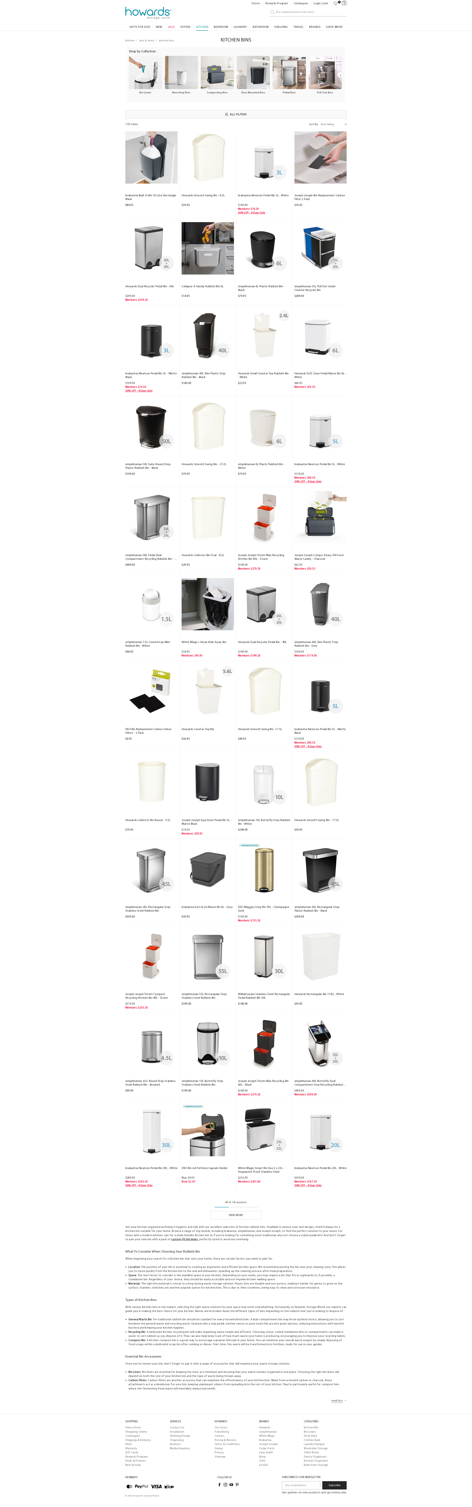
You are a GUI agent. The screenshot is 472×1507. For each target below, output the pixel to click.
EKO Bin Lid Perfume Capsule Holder (205, 1168)
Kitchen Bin (311, 1427)
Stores (255, 3)
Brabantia (265, 1440)
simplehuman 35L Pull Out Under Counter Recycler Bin (315, 288)
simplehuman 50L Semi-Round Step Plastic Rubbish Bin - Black (148, 466)
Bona (262, 1456)
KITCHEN (202, 27)
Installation (177, 1431)
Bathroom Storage (316, 1465)
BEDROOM (221, 27)
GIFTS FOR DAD (139, 27)
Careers (219, 1435)
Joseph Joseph (268, 1444)
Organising (177, 1440)
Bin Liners (310, 1431)
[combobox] (308, 12)
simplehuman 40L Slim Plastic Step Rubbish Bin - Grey (316, 643)
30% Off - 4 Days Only (251, 212)
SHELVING (281, 27)
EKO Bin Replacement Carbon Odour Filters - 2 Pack (148, 730)
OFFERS (185, 27)
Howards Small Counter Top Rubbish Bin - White (263, 375)
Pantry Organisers (315, 1456)
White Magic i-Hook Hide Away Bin (204, 642)
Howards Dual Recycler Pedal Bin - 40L (262, 642)
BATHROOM (261, 27)
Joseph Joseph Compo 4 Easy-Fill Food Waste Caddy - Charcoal (318, 557)
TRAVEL (298, 27)
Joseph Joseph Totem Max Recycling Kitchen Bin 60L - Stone (261, 557)
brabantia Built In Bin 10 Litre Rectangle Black (150, 197)
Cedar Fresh (266, 1448)
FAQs (128, 1444)
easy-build (266, 1452)
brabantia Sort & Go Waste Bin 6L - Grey (207, 907)
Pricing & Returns (226, 1440)
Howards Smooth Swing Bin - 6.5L (203, 195)
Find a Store (133, 1427)
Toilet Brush (311, 1452)
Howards (264, 1427)
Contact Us (177, 1427)
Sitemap (220, 1456)
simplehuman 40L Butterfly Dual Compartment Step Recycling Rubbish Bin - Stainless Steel (318, 1083)
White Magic (267, 1435)
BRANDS (315, 27)
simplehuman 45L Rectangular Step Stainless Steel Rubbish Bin (148, 908)
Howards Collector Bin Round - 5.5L (148, 820)
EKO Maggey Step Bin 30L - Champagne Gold (263, 908)
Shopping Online (136, 1431)
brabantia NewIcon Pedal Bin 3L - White (263, 195)
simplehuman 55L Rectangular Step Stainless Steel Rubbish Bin (204, 995)
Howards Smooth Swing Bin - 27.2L (204, 464)
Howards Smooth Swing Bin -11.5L (260, 729)
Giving (219, 1448)
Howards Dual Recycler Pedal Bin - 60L (149, 286)
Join (325, 3)
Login (317, 3)
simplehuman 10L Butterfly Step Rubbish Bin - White (264, 821)
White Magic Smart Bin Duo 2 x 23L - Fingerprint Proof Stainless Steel (261, 1169)
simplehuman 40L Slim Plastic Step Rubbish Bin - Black (203, 375)
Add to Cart (151, 180)
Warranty (131, 1448)
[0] (335, 3)
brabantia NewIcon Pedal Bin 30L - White (151, 1168)
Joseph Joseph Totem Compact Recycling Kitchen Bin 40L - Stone (146, 995)
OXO (262, 1460)
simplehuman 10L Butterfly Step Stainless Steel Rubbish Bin (202, 1082)
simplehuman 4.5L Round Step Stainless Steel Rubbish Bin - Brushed (150, 1082)
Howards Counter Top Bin (198, 729)
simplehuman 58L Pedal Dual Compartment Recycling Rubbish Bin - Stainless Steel (149, 557)
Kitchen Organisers (316, 1460)
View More (236, 1215)
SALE (171, 27)
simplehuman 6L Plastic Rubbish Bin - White (261, 466)
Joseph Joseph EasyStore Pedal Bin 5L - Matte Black (207, 821)
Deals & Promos (135, 1460)
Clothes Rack (312, 1440)
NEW (159, 27)
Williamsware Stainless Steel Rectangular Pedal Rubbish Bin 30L (264, 995)
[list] (236, 77)
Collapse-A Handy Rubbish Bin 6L (202, 286)
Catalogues (301, 3)
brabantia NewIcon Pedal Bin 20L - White (320, 1168)
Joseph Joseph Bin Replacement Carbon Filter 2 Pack (319, 197)
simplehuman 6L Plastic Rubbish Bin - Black (261, 288)
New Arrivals (133, 1465)
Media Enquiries (180, 1448)
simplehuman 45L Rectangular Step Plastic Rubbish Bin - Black (317, 908)
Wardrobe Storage (316, 1448)
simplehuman (268, 1431)
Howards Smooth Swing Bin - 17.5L (316, 820)
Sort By (314, 124)
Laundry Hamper (314, 1444)
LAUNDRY (240, 27)
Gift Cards (131, 1452)
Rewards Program (277, 3)
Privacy (219, 1452)
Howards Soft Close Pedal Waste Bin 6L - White (320, 375)
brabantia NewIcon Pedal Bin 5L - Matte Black (320, 730)
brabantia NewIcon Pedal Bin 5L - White (319, 464)
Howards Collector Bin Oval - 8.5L (203, 555)
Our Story (221, 1427)
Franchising (222, 1431)
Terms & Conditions (227, 1444)
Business (175, 1444)
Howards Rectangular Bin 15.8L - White (319, 994)
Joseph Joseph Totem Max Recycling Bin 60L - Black (263, 1082)
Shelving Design (180, 1435)
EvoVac (263, 1465)
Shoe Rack (310, 1435)
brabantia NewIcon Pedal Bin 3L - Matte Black (151, 375)
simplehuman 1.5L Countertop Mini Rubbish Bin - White (147, 643)
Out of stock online (264, 891)
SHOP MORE (334, 27)
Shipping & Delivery (138, 1440)
